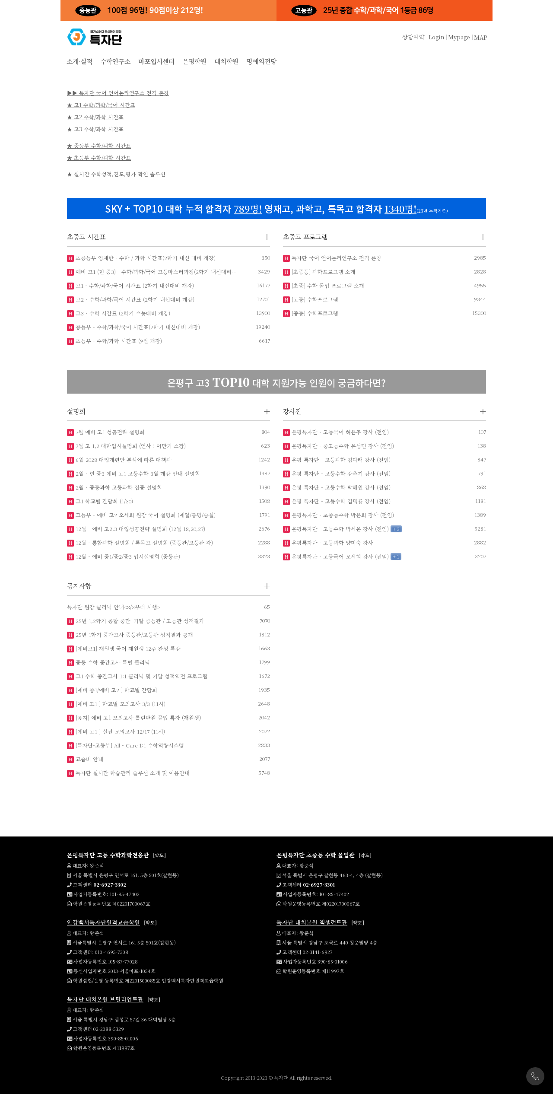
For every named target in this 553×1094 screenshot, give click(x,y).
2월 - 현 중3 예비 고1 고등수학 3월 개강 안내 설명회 (137, 473)
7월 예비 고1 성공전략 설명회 (109, 432)
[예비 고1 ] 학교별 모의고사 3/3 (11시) (119, 703)
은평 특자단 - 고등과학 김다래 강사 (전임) (340, 459)
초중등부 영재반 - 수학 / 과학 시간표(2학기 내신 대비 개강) (145, 257)
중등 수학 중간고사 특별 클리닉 (112, 662)
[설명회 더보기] (267, 411)
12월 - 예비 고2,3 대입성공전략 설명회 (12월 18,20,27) (139, 528)
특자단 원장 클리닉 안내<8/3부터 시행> (113, 607)
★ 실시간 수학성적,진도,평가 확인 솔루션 (116, 174)
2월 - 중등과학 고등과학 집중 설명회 (118, 487)
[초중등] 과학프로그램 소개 (323, 271)
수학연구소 (115, 61)
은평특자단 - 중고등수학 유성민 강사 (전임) (342, 445)
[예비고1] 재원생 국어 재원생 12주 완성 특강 (127, 648)
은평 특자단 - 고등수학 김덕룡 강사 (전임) (340, 501)
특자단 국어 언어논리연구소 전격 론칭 (335, 257)
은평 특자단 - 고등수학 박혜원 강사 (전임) (340, 487)
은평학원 (194, 61)
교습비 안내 (88, 759)
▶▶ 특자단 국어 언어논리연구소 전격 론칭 (118, 92)
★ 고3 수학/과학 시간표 (95, 129)
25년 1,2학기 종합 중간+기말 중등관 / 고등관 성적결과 (139, 620)
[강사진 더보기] (483, 411)
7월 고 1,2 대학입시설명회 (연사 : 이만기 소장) (130, 445)
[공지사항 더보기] (267, 586)
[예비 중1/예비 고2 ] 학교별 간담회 (115, 689)
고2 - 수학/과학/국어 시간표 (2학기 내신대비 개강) (134, 299)
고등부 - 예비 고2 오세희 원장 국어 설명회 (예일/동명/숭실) (145, 514)
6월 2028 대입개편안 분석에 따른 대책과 (123, 459)
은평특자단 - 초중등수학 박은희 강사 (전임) (342, 514)
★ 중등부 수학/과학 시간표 (99, 145)
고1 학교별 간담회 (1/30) (103, 501)
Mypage (459, 37)
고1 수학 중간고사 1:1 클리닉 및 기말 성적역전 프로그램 (141, 676)
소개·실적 (79, 61)
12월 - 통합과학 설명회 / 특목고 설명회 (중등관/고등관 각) (143, 542)
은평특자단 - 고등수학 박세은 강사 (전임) (339, 528)
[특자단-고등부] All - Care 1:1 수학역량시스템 (129, 745)
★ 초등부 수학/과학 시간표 (99, 157)
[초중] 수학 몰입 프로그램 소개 (327, 285)
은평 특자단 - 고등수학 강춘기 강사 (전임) (340, 473)
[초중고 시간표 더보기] (267, 237)
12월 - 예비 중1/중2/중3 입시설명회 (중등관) (127, 556)
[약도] (159, 855)
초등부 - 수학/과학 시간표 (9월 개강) (118, 340)
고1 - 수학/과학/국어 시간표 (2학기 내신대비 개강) (134, 285)
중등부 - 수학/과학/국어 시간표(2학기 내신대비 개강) (137, 327)
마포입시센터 (156, 61)
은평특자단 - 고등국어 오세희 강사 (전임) (339, 556)
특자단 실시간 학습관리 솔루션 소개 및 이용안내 (132, 772)
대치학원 (226, 61)
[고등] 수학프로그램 (314, 299)
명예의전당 (261, 61)
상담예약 (413, 37)
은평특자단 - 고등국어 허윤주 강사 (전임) (339, 432)
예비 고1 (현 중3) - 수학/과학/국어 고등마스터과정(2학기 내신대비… (155, 271)
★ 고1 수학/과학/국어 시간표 (101, 104)
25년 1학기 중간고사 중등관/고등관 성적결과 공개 (133, 634)
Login (436, 37)
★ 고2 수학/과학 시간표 (95, 117)
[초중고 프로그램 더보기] (483, 237)
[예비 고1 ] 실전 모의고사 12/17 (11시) (119, 731)
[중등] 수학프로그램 (314, 313)
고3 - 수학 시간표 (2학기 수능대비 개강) (122, 313)
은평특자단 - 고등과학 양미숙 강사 (331, 542)
